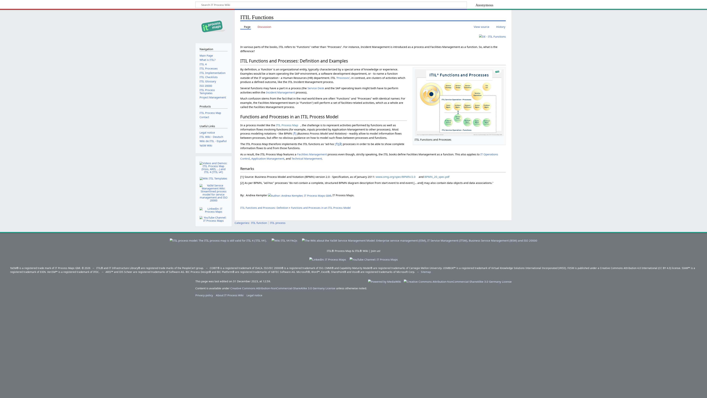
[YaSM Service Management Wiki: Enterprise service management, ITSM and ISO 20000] (419, 239)
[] (294, 133)
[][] (338, 144)
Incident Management (280, 92)
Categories (242, 223)
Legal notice (254, 295)
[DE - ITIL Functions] (492, 36)
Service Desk (315, 88)
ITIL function (259, 223)
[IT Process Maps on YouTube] (214, 219)
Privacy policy (204, 295)
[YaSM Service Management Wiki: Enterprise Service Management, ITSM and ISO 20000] (214, 193)
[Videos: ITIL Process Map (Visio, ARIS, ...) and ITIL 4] (214, 167)
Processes (343, 78)
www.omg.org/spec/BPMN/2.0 (396, 177)
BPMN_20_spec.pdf (436, 177)
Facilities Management (312, 154)
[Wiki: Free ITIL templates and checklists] (213, 178)
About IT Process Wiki (230, 295)
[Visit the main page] (213, 26)
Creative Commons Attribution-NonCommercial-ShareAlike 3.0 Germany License (282, 288)
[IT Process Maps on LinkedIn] (214, 210)
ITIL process (277, 223)
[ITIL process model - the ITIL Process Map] (218, 239)
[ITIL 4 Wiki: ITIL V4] (284, 239)
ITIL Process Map (287, 125)
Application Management (267, 158)
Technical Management (306, 158)
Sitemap (426, 272)
